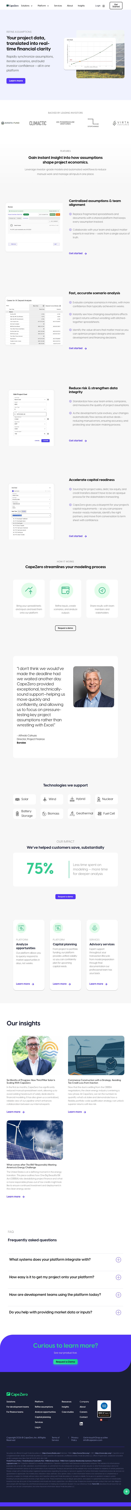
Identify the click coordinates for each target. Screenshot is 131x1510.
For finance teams (15, 1412)
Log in (38, 1427)
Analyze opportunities (45, 1412)
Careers (83, 1412)
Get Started (116, 6)
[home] (12, 6)
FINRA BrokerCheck (52, 1461)
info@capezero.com (92, 1440)
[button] (27, 6)
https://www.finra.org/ (81, 1453)
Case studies (68, 1412)
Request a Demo (65, 1362)
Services (58, 6)
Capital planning (43, 1417)
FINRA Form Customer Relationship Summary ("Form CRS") (80, 1461)
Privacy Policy (74, 1439)
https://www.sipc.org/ (103, 1453)
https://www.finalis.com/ (51, 1453)
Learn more (16, 81)
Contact (84, 1417)
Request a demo (65, 628)
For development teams (18, 1407)
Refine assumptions (44, 1407)
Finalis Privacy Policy (14, 1461)
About (70, 6)
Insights (81, 6)
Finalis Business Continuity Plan (33, 1461)
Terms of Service (56, 1439)
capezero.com (12, 1463)
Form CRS (95, 1484)
